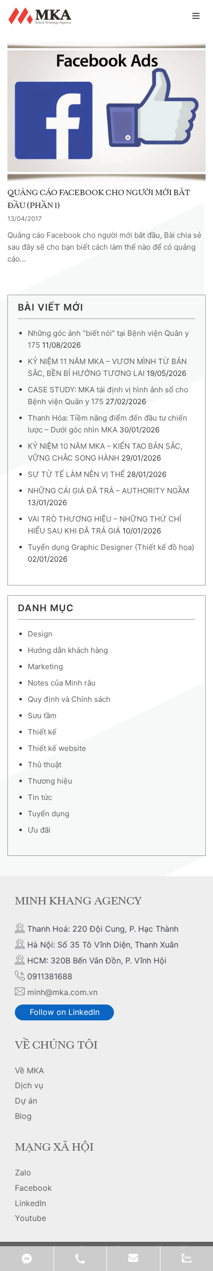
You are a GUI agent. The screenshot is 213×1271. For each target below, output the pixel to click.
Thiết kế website (57, 748)
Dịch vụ (29, 1085)
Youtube (30, 1218)
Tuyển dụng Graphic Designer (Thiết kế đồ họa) (111, 547)
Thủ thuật (44, 764)
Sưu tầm (42, 715)
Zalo (23, 1172)
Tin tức (40, 797)
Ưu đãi (39, 830)
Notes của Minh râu (62, 683)
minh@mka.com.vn (62, 992)
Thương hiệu (50, 781)
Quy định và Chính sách (69, 699)
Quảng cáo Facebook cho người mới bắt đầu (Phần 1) (98, 199)
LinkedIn (30, 1203)
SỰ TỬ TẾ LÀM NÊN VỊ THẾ (76, 474)
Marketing (45, 666)
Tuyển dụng (48, 813)
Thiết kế (42, 732)
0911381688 (80, 1258)
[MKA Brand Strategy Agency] (41, 16)
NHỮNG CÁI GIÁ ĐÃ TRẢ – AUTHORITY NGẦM (108, 490)
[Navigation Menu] (196, 16)
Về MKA (29, 1070)
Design (40, 633)
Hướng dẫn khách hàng (68, 650)
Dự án (26, 1101)
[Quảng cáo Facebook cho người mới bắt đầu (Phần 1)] (106, 112)
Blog (23, 1116)
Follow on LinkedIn (65, 1012)
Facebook (33, 1188)
